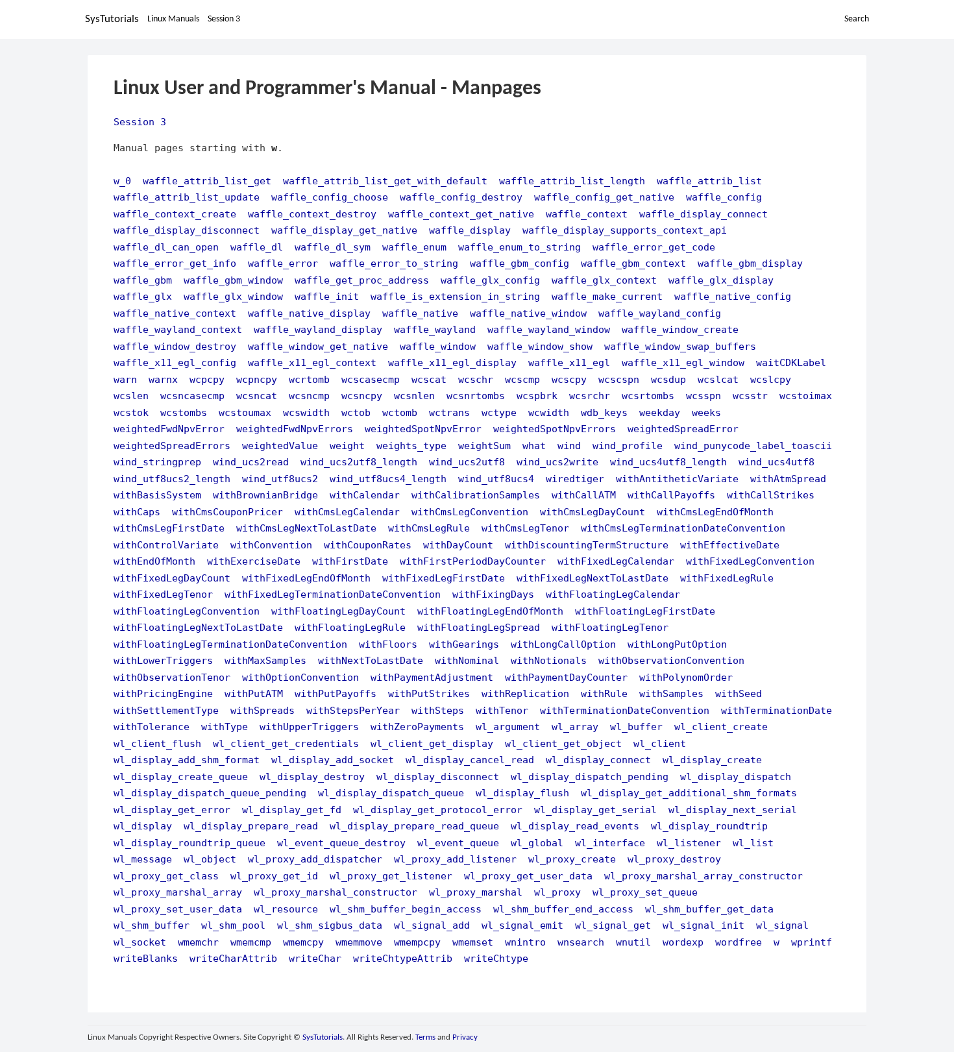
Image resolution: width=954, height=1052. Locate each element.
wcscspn (618, 379)
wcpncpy (256, 379)
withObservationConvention (671, 660)
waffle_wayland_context (178, 329)
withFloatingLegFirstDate (645, 611)
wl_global (537, 842)
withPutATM (254, 693)
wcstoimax (805, 395)
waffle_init (327, 296)
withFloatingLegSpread (478, 627)
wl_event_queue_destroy (341, 842)
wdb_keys (604, 412)
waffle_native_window (528, 313)
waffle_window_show (540, 346)
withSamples (671, 693)
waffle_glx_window (233, 296)
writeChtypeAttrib (402, 958)
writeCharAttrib (233, 958)
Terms (425, 1037)
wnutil (633, 942)
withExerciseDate (253, 561)
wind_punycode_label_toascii (753, 445)
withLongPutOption (677, 644)
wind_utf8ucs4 (496, 478)
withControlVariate (166, 544)
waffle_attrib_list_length (572, 180)
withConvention (271, 544)
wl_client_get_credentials (286, 743)
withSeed (738, 693)
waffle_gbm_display (750, 263)
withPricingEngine (163, 693)
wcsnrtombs (475, 395)
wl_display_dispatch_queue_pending (210, 792)
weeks (706, 412)
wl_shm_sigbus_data (329, 925)
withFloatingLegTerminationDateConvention (230, 644)
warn (125, 379)
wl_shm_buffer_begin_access (406, 908)
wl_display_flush (522, 792)
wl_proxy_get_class (166, 875)
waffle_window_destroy (175, 346)
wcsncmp (309, 395)
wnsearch (580, 942)
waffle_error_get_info (175, 263)
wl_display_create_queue (181, 776)
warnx (163, 379)
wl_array (575, 726)
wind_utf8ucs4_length (388, 478)
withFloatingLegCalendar (613, 594)
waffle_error (283, 263)
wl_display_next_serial (732, 809)
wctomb (399, 412)
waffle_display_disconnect (187, 230)
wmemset (472, 942)
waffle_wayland (435, 329)
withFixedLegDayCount (172, 577)
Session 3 (224, 19)
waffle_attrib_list (709, 180)
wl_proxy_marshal (475, 892)
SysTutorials (112, 19)
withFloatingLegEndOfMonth (490, 611)
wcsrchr (589, 395)
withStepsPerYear (353, 710)
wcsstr (750, 395)
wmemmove (359, 942)
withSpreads (262, 710)
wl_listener (689, 842)
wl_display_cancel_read (470, 759)
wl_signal (782, 925)
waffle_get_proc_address (362, 280)
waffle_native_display (309, 313)
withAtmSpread (788, 478)
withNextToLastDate (370, 660)
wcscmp (522, 379)
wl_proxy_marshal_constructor (335, 892)
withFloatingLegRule (350, 627)
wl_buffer (636, 726)
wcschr (475, 379)
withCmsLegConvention (469, 511)
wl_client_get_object (563, 743)
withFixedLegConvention (750, 561)
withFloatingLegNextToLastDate (198, 627)
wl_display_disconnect (437, 776)
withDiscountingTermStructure (586, 544)
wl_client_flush (157, 743)
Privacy (465, 1037)
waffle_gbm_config (519, 263)
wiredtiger (575, 478)
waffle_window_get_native (318, 346)
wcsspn (703, 395)
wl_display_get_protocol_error (437, 809)
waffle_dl (256, 246)
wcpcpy (207, 379)
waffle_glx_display (721, 280)
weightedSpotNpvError (423, 428)
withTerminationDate (776, 710)
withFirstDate (350, 561)
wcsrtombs (648, 395)
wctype (499, 412)
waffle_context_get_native (461, 213)
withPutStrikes (429, 693)
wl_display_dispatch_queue (391, 792)
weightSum (484, 445)
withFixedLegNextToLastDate (592, 577)
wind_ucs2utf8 (467, 461)
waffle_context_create (175, 213)
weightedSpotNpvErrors (554, 428)
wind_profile (628, 445)
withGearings (464, 644)
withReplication (525, 693)
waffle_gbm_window (233, 280)
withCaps (137, 511)
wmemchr (198, 942)
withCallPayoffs (671, 494)
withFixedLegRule (727, 577)
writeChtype (496, 958)
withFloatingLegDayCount (338, 611)
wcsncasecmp (192, 395)
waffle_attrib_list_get (207, 180)
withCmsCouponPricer (227, 511)
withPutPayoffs (335, 693)
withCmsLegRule (429, 527)
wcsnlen (414, 395)
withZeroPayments (417, 726)
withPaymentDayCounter (566, 677)
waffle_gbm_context (633, 263)
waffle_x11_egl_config (175, 362)
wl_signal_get (613, 925)
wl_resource (286, 908)
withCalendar (365, 494)
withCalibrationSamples (475, 494)
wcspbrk (537, 395)
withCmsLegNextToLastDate (306, 527)
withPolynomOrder (686, 677)
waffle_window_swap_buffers (680, 346)
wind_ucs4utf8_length (668, 461)
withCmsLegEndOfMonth (715, 511)
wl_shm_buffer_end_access (563, 908)
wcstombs (183, 412)
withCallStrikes (770, 494)
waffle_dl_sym (333, 246)
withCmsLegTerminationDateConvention (683, 527)
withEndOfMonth (154, 561)
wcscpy (569, 379)
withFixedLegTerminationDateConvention (333, 594)
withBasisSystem (157, 494)
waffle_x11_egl (569, 362)
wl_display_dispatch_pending (589, 776)
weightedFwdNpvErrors (294, 428)
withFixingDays (493, 594)
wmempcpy (417, 942)
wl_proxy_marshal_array (178, 892)
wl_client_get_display (432, 743)
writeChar (315, 958)
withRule (604, 693)
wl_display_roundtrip (709, 825)
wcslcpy (770, 379)
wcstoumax (245, 412)
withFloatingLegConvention (187, 611)
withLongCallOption (563, 644)
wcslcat (718, 379)
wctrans (449, 412)
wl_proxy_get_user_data (528, 875)
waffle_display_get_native (344, 230)
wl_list (753, 842)
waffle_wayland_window (548, 329)
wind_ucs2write (557, 461)
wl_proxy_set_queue (645, 892)
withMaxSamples (265, 660)
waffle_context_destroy (312, 213)
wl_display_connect (598, 759)
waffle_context (587, 213)
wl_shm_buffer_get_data (709, 908)
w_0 (122, 180)
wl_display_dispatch (735, 776)
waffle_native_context (175, 313)
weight (347, 445)
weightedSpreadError (683, 428)
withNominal (467, 660)
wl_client (659, 743)
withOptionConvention (300, 677)
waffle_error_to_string (394, 263)
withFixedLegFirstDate (443, 577)
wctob (356, 412)
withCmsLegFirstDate (169, 527)
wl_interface (610, 842)
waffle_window (438, 346)
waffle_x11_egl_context (312, 362)
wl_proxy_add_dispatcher (315, 858)
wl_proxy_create (572, 858)
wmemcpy (303, 942)
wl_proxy (557, 892)
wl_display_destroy (312, 776)
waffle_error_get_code (654, 246)
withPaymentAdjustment (432, 677)
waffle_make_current (607, 296)
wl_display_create (712, 759)
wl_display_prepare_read (251, 825)
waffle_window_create (680, 329)
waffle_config (724, 196)
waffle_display (470, 230)
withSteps (437, 710)
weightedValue (280, 445)
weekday (659, 412)
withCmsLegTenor (525, 527)
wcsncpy (361, 395)
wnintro (525, 942)
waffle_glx (143, 296)
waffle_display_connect (703, 213)
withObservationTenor (172, 677)
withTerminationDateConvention (624, 710)
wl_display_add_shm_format (187, 759)
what (534, 445)
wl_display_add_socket (332, 759)
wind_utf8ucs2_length (172, 478)
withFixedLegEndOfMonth (306, 577)
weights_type (411, 445)
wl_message (143, 858)
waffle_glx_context (604, 280)
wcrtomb (309, 379)
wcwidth (548, 412)
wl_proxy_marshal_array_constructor (703, 875)
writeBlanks (146, 958)
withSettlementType (166, 710)
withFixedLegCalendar (615, 561)
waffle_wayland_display (318, 329)
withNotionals (549, 660)
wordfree (738, 942)
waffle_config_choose (329, 196)
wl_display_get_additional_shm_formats (689, 792)
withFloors (388, 644)
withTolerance (152, 726)
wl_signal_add (432, 925)
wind (569, 445)
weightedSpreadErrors (172, 445)
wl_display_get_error (172, 809)
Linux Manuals (173, 19)
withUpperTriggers (309, 726)
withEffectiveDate (729, 544)
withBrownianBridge (265, 494)
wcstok (131, 412)
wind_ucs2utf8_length (358, 461)
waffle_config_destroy (461, 196)
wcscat (428, 379)
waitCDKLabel (791, 362)
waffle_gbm (143, 280)
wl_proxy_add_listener (455, 858)
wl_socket (140, 942)
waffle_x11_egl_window (683, 362)
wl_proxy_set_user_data (178, 908)
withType (224, 726)
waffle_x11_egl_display (452, 362)
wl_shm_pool (233, 925)
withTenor (502, 710)
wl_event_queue (458, 842)
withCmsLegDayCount (592, 511)
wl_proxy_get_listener (391, 875)
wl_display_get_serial (595, 809)
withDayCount (458, 544)
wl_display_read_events (575, 825)
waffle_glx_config (490, 280)
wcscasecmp (370, 379)
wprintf (811, 942)
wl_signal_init (703, 925)
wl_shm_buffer (152, 925)
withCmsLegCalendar (347, 511)
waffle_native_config (732, 296)
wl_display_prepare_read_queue (414, 825)
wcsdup (668, 379)
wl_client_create (721, 726)
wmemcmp (250, 942)
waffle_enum (414, 246)
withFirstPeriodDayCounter (473, 561)
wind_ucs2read (251, 461)
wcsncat (256, 395)
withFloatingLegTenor (610, 627)
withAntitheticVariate (677, 478)
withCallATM (584, 494)
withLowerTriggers (163, 660)
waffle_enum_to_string (519, 246)
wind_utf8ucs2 (280, 478)
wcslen (131, 395)
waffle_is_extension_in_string (455, 296)
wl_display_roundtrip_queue (189, 842)
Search (856, 19)
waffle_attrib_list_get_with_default (385, 180)
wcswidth (306, 412)
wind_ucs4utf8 (776, 461)
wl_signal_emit (522, 925)
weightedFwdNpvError (169, 428)
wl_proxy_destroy (674, 858)
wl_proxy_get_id (274, 875)
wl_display (143, 825)
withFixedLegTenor (163, 594)
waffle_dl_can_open (166, 246)
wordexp (683, 942)
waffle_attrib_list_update (187, 196)
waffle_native (420, 313)
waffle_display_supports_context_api (624, 230)
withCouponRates (367, 544)
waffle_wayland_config (659, 313)
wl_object (210, 858)
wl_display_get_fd (291, 809)
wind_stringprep (157, 461)
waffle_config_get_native (604, 196)
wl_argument (508, 726)
